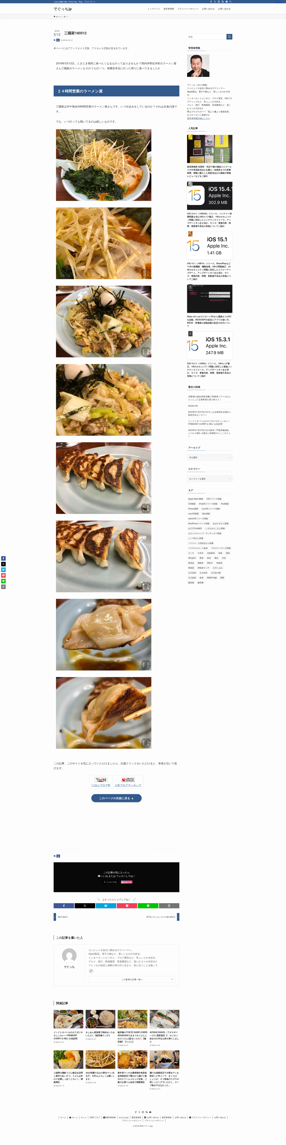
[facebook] (211, 1)
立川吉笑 (192, 572)
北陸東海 (211, 553)
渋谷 (224, 557)
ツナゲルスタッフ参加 (198, 548)
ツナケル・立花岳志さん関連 (200, 543)
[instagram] (219, 1)
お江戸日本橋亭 (195, 528)
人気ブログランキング (128, 785)
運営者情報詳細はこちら (198, 118)
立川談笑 (192, 577)
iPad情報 (225, 503)
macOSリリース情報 (211, 508)
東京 (209, 557)
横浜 (216, 557)
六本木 (200, 553)
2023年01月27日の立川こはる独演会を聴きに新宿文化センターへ (209, 413)
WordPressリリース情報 (198, 523)
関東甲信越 (212, 577)
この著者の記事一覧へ (132, 979)
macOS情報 (193, 513)
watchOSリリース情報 (198, 518)
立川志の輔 (216, 572)
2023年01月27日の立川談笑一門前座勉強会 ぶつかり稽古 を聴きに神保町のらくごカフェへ (209, 433)
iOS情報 (191, 503)
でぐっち (69, 966)
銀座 (201, 577)
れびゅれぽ (124, 1117)
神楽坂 (219, 562)
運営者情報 (110, 1117)
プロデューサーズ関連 (221, 548)
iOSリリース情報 (214, 498)
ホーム (63, 1117)
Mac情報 (206, 513)
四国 (228, 553)
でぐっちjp (63, 8)
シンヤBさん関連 (195, 538)
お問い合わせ (153, 1117)
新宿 (201, 557)
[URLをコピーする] (169, 905)
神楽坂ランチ (203, 567)
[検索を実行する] (229, 37)
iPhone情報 (193, 508)
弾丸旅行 (192, 557)
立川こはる (218, 567)
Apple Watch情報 (195, 498)
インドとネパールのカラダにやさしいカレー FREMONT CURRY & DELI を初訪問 (209, 422)
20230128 (193, 405)
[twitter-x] (215, 1)
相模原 (200, 562)
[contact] (227, 1)
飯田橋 (191, 582)
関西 (222, 577)
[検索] (230, 1)
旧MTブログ (95, 1117)
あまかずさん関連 (221, 523)
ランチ (191, 553)
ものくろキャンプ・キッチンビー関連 (204, 533)
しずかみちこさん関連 (215, 528)
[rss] (223, 1)
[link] (91, 971)
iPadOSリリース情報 (208, 503)
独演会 (191, 562)
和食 (220, 553)
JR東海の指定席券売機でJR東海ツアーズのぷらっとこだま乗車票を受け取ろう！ (209, 398)
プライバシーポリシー (201, 1117)
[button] (64, 905)
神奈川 (210, 562)
